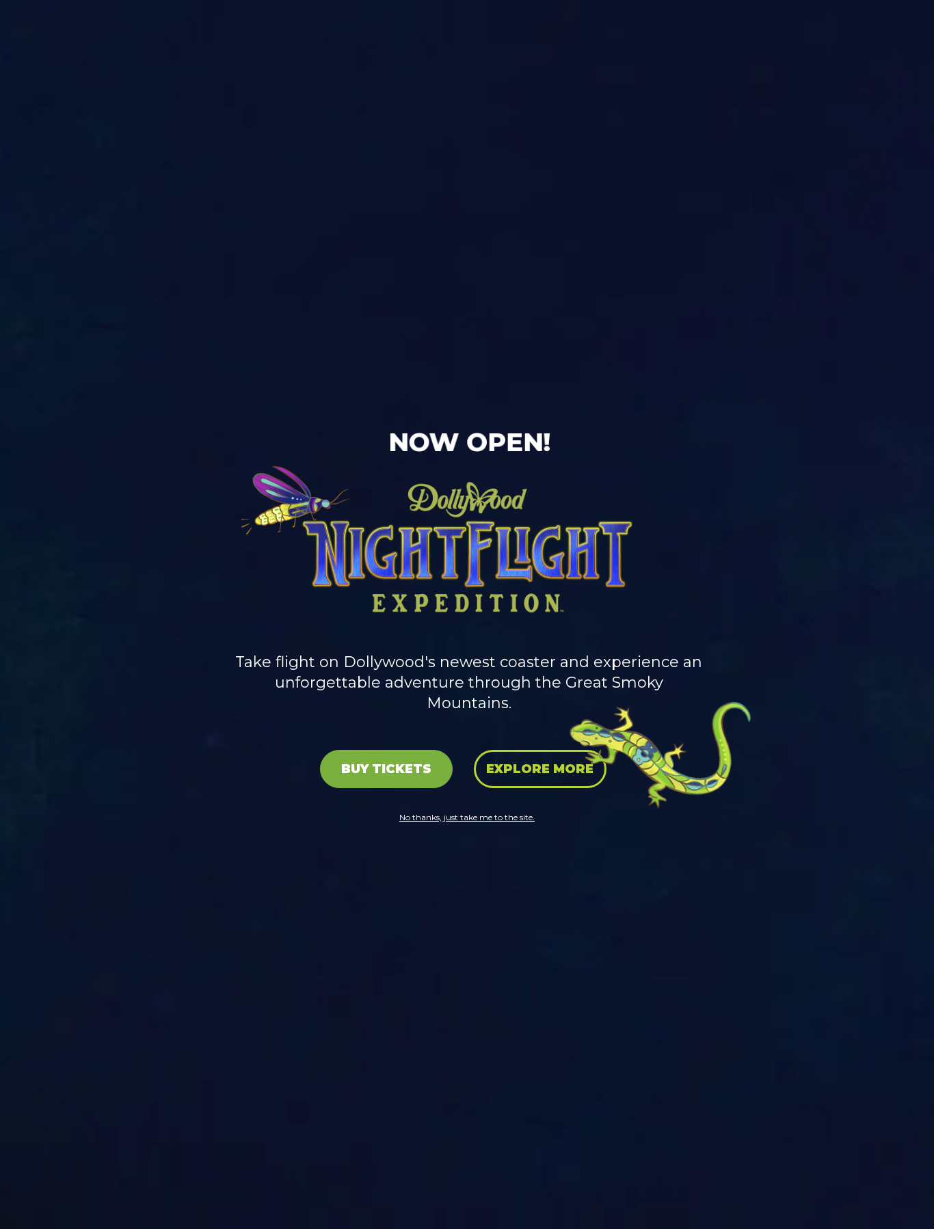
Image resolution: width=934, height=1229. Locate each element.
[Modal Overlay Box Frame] (467, 614)
